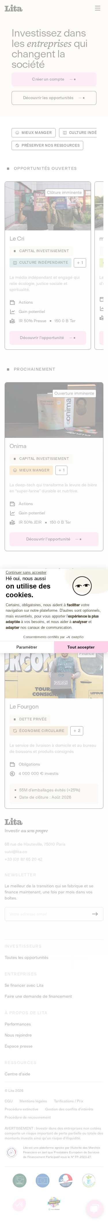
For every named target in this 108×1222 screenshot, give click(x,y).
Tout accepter (80, 647)
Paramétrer (26, 647)
